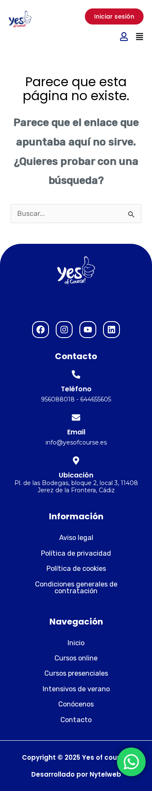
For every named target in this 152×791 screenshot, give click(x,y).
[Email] (76, 417)
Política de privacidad (76, 553)
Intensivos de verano (76, 689)
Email (76, 432)
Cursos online (76, 658)
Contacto (76, 720)
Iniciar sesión (114, 16)
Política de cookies (76, 569)
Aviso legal (76, 538)
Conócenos (76, 704)
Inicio (76, 643)
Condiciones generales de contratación (76, 587)
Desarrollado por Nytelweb (76, 774)
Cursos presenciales (76, 673)
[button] (139, 37)
